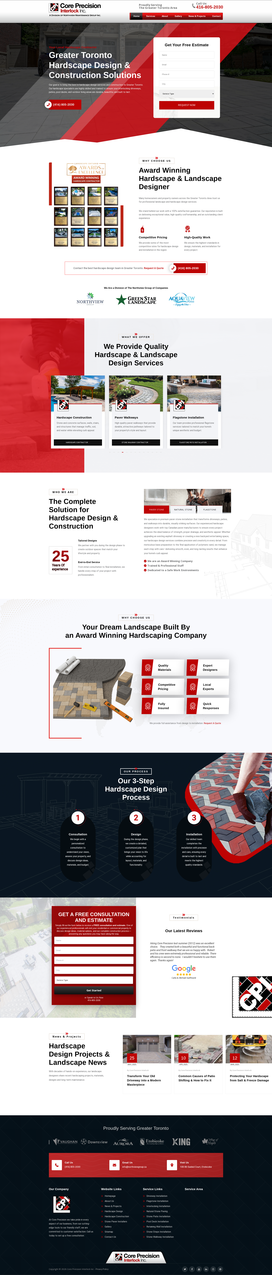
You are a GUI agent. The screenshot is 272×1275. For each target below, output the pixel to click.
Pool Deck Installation (157, 1221)
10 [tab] (148, 453)
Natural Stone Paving (194, 442)
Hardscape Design (114, 1211)
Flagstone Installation (157, 1201)
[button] (91, 204)
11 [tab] (153, 453)
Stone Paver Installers (116, 1221)
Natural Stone (183, 509)
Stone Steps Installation (158, 1231)
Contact (216, 16)
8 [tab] (140, 453)
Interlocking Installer (136, 442)
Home (136, 16)
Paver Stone (156, 509)
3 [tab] (119, 453)
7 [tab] (136, 453)
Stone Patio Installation (158, 1216)
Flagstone (209, 509)
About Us (109, 1201)
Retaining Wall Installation (159, 1226)
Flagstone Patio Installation (78, 442)
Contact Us (110, 1237)
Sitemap (109, 1231)
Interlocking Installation (158, 1206)
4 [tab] (123, 453)
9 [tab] (144, 453)
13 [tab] (161, 453)
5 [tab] (127, 453)
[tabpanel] (78, 412)
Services (150, 16)
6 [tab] (131, 453)
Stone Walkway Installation (160, 1237)
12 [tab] (157, 453)
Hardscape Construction (117, 1216)
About (165, 16)
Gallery (178, 16)
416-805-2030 (209, 7)
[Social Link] (185, 1269)
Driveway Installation (156, 1196)
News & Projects (197, 16)
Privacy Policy (102, 1269)
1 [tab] (110, 453)
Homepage (110, 1196)
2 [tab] (114, 453)
